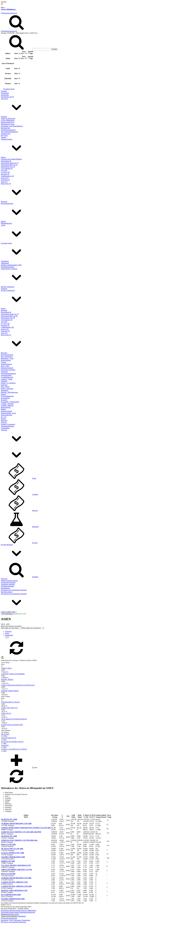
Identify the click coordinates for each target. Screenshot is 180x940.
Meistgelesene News (7, 124)
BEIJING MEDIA (7, 679)
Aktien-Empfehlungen (21, 912)
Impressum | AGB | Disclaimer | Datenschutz (15, 920)
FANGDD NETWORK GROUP (12, 742)
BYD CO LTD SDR (8, 874)
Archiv (3, 225)
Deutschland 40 (6, 161)
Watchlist (35, 577)
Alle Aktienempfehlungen (9, 132)
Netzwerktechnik (6, 415)
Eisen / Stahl (5, 366)
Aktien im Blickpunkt (8, 118)
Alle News (4, 99)
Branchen (4, 201)
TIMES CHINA (6, 668)
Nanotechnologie (6, 411)
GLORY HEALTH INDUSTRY (12, 725)
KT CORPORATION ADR (11, 895)
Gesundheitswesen (7, 377)
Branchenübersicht (7, 203)
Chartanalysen (5, 133)
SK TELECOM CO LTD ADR (12, 849)
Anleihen (35, 494)
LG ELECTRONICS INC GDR (12, 853)
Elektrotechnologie (7, 368)
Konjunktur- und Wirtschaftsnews (12, 126)
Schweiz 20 (5, 178)
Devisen (35, 543)
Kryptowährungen (7, 545)
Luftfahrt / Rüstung (7, 405)
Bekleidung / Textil (7, 358)
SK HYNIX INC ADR (9, 836)
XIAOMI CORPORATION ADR (13, 857)
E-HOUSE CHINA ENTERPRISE (13, 674)
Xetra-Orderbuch (16, 910)
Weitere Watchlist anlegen (9, 580)
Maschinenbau (5, 407)
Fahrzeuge (4, 372)
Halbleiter (4, 381)
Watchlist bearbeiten (7, 586)
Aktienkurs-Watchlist (8, 584)
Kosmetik (4, 400)
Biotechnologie (6, 360)
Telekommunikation (7, 426)
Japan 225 (4, 182)
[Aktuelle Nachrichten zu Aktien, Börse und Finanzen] (9, 13)
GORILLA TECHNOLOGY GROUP (14, 749)
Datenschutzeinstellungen (9, 916)
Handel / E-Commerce (8, 383)
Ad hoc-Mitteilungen (8, 9)
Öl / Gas (3, 417)
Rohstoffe (4, 420)
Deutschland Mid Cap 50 (9, 165)
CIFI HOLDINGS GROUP (10, 702)
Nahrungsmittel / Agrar (8, 413)
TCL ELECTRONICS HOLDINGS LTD (16, 865)
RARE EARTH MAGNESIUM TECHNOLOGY (18, 685)
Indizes (3, 157)
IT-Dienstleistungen (7, 396)
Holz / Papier (5, 387)
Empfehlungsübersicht (8, 130)
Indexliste (4, 310)
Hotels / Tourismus (7, 388)
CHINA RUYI (6, 713)
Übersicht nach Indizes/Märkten (11, 159)
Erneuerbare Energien (8, 370)
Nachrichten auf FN (7, 97)
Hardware (4, 385)
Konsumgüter (5, 398)
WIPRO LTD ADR (8, 861)
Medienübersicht (6, 223)
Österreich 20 (5, 180)
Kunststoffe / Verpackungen (10, 402)
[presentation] (6, 637)
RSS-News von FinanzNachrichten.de (13, 922)
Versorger (4, 430)
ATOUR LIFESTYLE (8, 738)
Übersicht (4, 288)
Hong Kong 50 (6, 183)
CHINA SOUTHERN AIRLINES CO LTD (16, 869)
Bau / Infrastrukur (6, 356)
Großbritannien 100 (7, 176)
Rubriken (4, 117)
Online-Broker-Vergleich (9, 269)
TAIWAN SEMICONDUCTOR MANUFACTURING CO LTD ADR (26, 828)
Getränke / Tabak (6, 379)
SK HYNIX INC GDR (9, 819)
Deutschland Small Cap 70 (9, 163)
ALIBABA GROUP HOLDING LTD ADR (16, 823)
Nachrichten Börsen (7, 912)
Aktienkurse (5, 261)
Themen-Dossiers (6, 139)
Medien (3, 221)
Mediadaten (22, 916)
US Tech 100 (5, 172)
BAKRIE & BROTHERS (10, 691)
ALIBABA (5, 745)
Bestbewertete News (7, 122)
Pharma (3, 419)
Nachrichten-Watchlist (8, 582)
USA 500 (4, 170)
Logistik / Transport (7, 404)
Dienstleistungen (6, 364)
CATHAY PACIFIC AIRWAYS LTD (14, 882)
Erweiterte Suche (8, 89)
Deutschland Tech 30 (8, 167)
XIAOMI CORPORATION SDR (13, 899)
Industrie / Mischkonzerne (9, 392)
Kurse (7, 633)
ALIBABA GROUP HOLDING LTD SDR (16, 878)
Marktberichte (5, 128)
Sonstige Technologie (8, 424)
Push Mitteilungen (7, 614)
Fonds (34, 478)
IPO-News (4, 135)
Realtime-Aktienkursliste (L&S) (11, 265)
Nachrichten (5, 93)
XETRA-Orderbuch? (8, 290)
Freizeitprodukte (6, 375)
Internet (3, 394)
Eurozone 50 (5, 174)
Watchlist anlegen (6, 592)
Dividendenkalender (7, 267)
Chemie (3, 362)
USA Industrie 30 (6, 168)
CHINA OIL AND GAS (9, 708)
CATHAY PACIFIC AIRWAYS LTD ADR (16, 886)
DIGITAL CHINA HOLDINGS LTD (14, 890)
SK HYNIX (5, 734)
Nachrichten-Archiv (12, 914)
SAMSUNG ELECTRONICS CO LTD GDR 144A (19, 840)
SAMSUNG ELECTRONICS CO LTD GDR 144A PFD (21, 832)
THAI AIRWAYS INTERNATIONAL (14, 719)
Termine (3, 137)
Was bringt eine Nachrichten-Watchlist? (14, 590)
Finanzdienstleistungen (8, 373)
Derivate (35, 510)
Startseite (4, 91)
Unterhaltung (5, 428)
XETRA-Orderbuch (7, 287)
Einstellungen (5, 588)
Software (4, 422)
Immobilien (4, 390)
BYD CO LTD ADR (8, 844)
